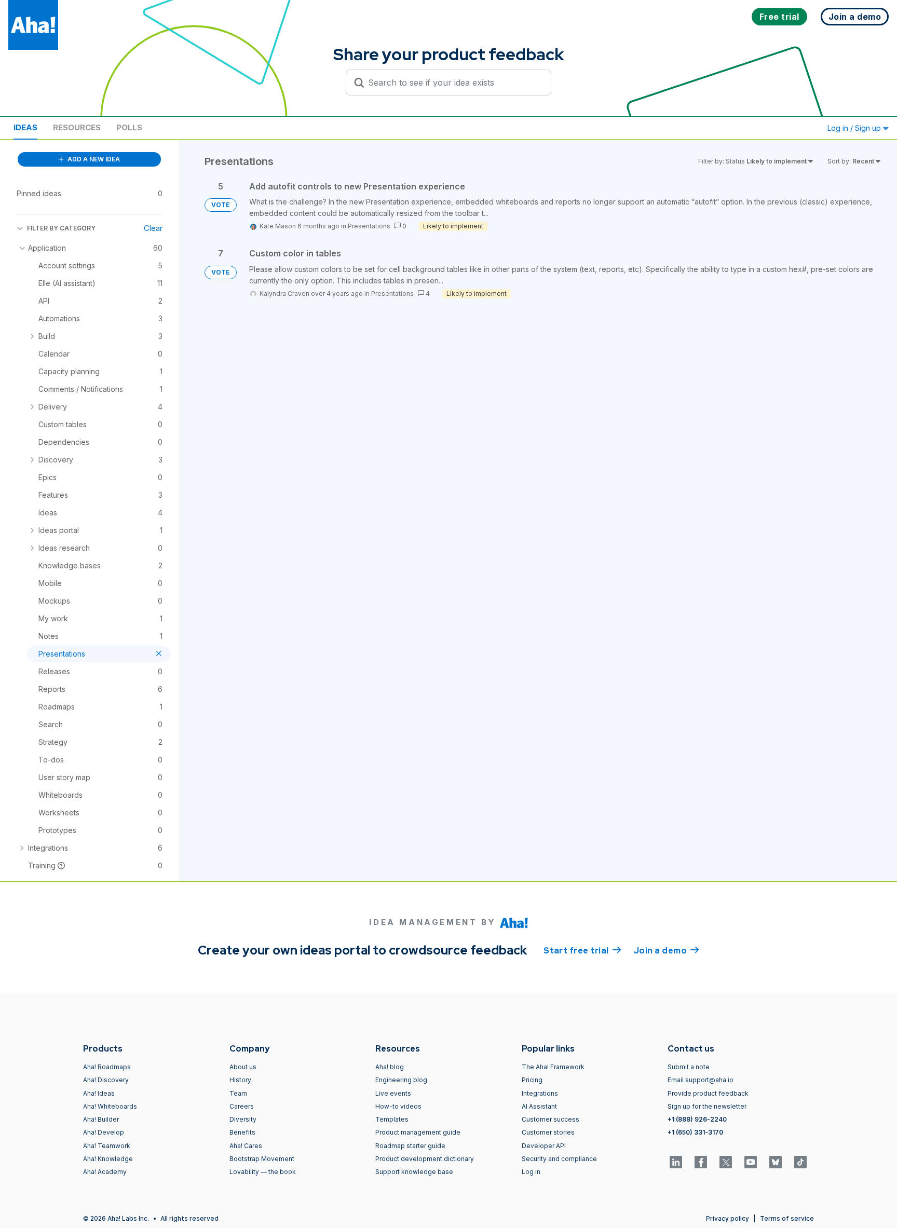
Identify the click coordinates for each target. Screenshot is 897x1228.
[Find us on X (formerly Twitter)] (725, 1162)
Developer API (544, 1146)
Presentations (369, 226)
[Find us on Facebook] (700, 1162)
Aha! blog (389, 1067)
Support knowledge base (414, 1172)
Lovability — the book (262, 1172)
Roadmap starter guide (410, 1146)
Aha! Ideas (99, 1093)
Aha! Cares (245, 1146)
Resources (77, 127)
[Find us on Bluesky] (775, 1162)
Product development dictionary (424, 1159)
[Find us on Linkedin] (676, 1162)
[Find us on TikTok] (800, 1162)
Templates (392, 1119)
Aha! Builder (101, 1119)
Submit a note (689, 1067)
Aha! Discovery (106, 1080)
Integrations (540, 1093)
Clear (153, 228)
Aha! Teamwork (106, 1146)
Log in (531, 1172)
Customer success (550, 1119)
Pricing (532, 1080)
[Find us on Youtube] (750, 1162)
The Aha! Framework (553, 1067)
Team (238, 1093)
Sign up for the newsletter (707, 1106)
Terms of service (787, 1218)
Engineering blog (401, 1080)
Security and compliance (559, 1159)
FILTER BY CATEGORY (61, 228)
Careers (241, 1106)
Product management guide (417, 1132)
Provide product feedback (708, 1093)
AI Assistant (539, 1106)
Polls (129, 127)
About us (242, 1067)
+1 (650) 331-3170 (695, 1132)
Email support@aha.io (700, 1080)
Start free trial (582, 950)
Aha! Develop (103, 1132)
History (240, 1080)
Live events (393, 1093)
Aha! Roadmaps (107, 1067)
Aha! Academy (105, 1172)
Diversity (242, 1119)
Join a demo (666, 950)
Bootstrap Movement (261, 1159)
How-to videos (398, 1106)
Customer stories (548, 1132)
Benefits (242, 1132)
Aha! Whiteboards (110, 1106)
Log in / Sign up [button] (855, 128)
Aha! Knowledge (108, 1159)
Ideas (25, 127)
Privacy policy (727, 1218)
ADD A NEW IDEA (93, 159)
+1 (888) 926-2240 (697, 1119)
